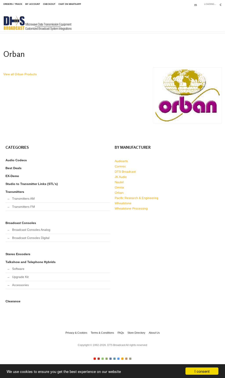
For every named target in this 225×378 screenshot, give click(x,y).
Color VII (118, 359)
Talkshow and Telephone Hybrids (30, 262)
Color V (110, 359)
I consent (202, 371)
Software (18, 269)
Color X (130, 359)
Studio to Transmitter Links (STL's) (31, 184)
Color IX (126, 359)
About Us (154, 332)
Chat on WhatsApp (69, 4)
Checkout (49, 4)
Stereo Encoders (17, 254)
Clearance (12, 301)
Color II (99, 359)
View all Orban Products (20, 74)
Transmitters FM (23, 206)
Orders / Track (12, 4)
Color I (95, 359)
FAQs (121, 332)
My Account (32, 4)
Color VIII (122, 359)
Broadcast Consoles (20, 223)
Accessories (20, 285)
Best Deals (13, 168)
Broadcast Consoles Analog (31, 229)
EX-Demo (12, 176)
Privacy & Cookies (76, 332)
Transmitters (14, 191)
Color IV (106, 359)
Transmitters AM (23, 198)
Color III (103, 359)
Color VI (114, 359)
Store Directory (136, 332)
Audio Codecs (16, 160)
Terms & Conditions (102, 332)
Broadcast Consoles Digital (30, 238)
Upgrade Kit (20, 277)
